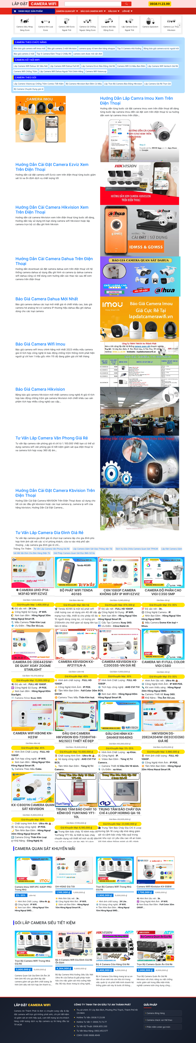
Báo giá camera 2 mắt (24, 53)
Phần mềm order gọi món (158, 1027)
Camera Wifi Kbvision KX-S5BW (154, 886)
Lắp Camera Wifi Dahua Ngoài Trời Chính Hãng (61, 71)
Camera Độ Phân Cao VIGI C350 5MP (163, 592)
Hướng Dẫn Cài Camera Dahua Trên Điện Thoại (54, 261)
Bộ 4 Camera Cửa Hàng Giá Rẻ (112, 964)
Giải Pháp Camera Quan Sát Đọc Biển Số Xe (74, 553)
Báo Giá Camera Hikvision (40, 389)
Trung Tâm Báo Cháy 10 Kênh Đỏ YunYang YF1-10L (76, 813)
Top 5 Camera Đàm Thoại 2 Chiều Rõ (54, 53)
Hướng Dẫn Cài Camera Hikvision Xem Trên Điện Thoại (52, 210)
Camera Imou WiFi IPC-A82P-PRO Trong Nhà (33, 888)
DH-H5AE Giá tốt (65, 886)
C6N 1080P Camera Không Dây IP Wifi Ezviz (120, 592)
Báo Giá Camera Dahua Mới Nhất (46, 298)
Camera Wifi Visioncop (96, 71)
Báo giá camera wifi (92, 11)
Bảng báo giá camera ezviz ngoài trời (161, 48)
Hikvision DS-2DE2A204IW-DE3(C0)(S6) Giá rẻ (163, 737)
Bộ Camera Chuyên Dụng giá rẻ (28, 89)
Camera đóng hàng (156, 1013)
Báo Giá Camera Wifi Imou (40, 344)
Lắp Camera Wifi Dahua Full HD (64, 66)
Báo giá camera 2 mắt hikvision (62, 48)
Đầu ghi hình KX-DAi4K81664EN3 (120, 735)
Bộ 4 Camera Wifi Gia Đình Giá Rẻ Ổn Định (73, 961)
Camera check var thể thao (159, 1020)
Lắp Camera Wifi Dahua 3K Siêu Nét (31, 66)
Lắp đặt (34, 4)
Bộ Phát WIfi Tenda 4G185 (76, 592)
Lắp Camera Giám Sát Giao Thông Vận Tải (92, 549)
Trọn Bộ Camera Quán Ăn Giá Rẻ (154, 964)
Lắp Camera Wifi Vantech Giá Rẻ (163, 66)
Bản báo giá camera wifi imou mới (29, 48)
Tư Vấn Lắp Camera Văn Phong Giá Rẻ (51, 438)
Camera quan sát (65, 11)
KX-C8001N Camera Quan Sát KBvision (32, 807)
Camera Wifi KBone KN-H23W (33, 735)
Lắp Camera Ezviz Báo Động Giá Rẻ (98, 66)
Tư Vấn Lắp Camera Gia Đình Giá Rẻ (49, 532)
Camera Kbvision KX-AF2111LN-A (76, 663)
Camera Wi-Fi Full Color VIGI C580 (163, 664)
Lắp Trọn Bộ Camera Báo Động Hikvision (123, 83)
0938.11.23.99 (160, 4)
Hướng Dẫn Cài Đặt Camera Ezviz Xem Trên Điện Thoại (52, 167)
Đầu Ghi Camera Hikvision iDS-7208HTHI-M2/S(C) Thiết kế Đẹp (76, 737)
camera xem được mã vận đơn (87, 53)
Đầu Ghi (112, 11)
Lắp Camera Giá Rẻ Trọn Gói (157, 83)
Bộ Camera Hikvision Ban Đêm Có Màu (84, 83)
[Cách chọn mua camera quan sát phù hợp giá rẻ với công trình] (180, 25)
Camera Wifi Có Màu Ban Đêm (131, 66)
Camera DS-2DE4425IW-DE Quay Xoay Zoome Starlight (33, 665)
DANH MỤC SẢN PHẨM (30, 11)
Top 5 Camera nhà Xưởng (129, 48)
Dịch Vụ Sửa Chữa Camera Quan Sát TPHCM (137, 549)
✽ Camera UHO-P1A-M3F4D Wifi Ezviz (33, 592)
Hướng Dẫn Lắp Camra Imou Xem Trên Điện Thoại (136, 101)
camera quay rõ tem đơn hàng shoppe (97, 48)
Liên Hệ (126, 11)
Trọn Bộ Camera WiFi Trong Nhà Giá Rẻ (113, 888)
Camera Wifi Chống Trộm (25, 71)
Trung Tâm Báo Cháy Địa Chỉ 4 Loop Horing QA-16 (120, 811)
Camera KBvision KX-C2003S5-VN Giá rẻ (120, 663)
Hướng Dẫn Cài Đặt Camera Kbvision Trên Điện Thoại (55, 493)
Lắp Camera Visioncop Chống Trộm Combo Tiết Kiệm (39, 83)
